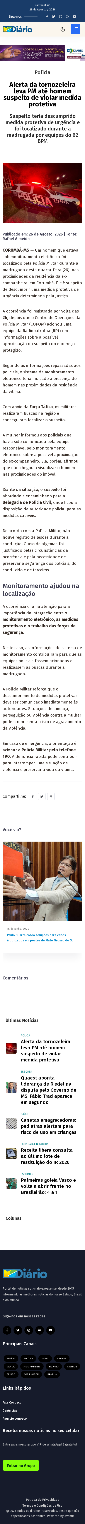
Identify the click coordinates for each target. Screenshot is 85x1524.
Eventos (72, 1366)
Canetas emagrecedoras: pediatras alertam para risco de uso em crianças (48, 1126)
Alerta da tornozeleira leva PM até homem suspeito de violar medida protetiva (45, 1051)
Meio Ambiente (32, 1366)
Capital (11, 1366)
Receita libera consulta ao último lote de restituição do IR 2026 (47, 1156)
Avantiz (69, 1516)
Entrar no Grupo (21, 1465)
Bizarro (54, 1366)
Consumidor (31, 1374)
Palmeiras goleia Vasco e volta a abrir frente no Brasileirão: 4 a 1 (48, 1186)
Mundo (11, 1374)
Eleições (26, 1071)
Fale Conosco (12, 1402)
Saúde (25, 1114)
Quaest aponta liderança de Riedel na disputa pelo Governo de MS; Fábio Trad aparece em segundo (48, 1090)
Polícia (25, 1035)
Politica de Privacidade (42, 1500)
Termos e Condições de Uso (42, 1505)
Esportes (27, 1174)
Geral (45, 1358)
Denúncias (10, 1410)
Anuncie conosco (15, 1418)
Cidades (61, 1358)
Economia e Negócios (35, 1144)
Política (28, 1358)
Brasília (52, 1374)
